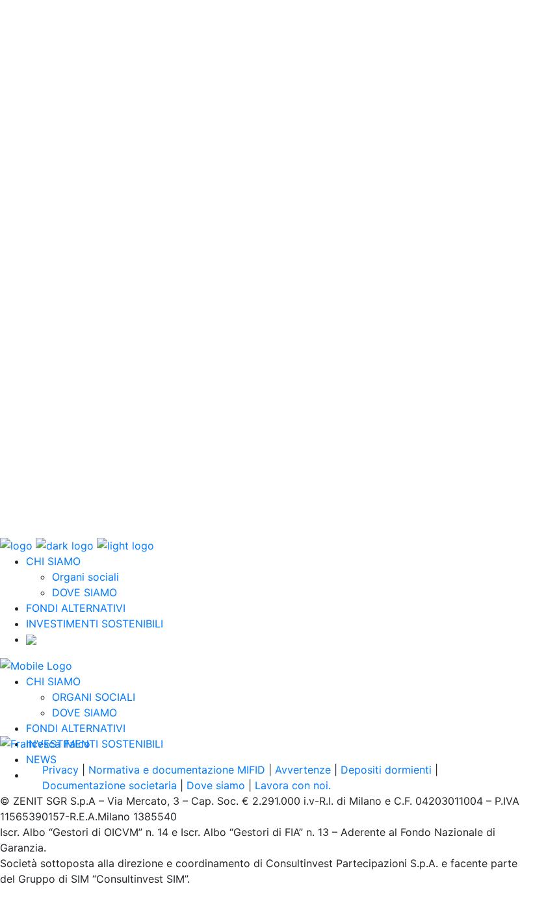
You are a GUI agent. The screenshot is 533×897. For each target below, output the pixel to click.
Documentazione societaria (109, 785)
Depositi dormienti (386, 769)
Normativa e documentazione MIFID (176, 769)
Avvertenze (303, 769)
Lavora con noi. (293, 785)
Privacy (60, 769)
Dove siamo (216, 785)
